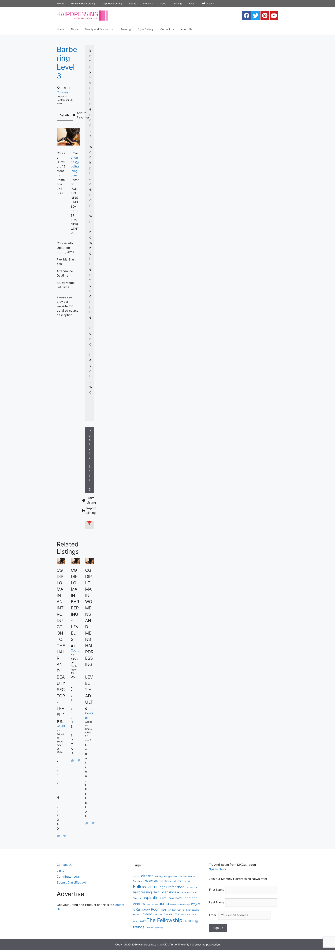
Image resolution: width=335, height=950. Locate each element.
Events (60, 3)
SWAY (142, 921)
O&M (156, 904)
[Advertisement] (193, 60)
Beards (191, 876)
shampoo (158, 914)
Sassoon (146, 914)
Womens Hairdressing (83, 3)
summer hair (185, 914)
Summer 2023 (171, 914)
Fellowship (144, 886)
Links (60, 870)
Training (177, 3)
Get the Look (191, 887)
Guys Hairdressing (112, 3)
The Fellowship (164, 920)
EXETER (67, 88)
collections (165, 881)
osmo (164, 903)
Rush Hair (181, 910)
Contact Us (167, 29)
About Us (186, 29)
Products (148, 3)
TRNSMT (149, 928)
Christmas (138, 881)
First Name (216, 889)
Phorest (173, 904)
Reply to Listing (90, 460)
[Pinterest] (264, 15)
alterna (147, 876)
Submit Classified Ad (71, 882)
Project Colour (184, 904)
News (74, 29)
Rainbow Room (148, 909)
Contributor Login (69, 876)
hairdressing (142, 892)
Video (163, 3)
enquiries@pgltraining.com (75, 166)
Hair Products (184, 892)
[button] (89, 522)
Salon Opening (192, 910)
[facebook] (246, 15)
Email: (213, 915)
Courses (62, 92)
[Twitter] (255, 15)
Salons (132, 3)
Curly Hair (186, 881)
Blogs (192, 3)
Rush (174, 910)
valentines (158, 928)
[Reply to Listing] (58, 836)
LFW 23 (149, 904)
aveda (175, 877)
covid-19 (176, 881)
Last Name (216, 902)
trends (138, 927)
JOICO (178, 898)
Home (60, 29)
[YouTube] (274, 15)
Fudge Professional (170, 887)
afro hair (136, 877)
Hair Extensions (164, 892)
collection (151, 881)
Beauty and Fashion (97, 29)
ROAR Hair (166, 910)
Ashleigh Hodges (163, 876)
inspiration (151, 897)
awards (183, 876)
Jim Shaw (168, 898)
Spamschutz (217, 869)
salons (136, 914)
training (190, 920)
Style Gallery (145, 29)
